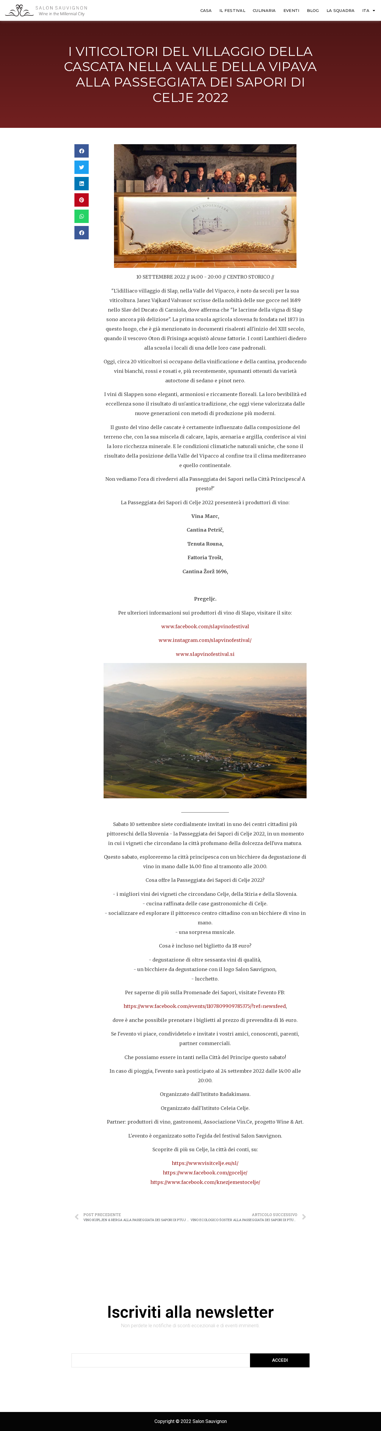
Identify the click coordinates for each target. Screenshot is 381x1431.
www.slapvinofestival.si (205, 654)
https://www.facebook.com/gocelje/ (205, 1173)
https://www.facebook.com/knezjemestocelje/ (205, 1182)
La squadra (341, 10)
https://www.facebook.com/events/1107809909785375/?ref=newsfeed (205, 1006)
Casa (206, 10)
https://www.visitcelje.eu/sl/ (205, 1163)
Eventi (291, 10)
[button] (81, 151)
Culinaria (264, 10)
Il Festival (232, 10)
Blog (313, 10)
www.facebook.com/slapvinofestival (205, 626)
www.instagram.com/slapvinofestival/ (205, 640)
